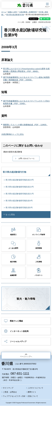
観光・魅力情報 (26, 298)
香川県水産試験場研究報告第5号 (19, 207)
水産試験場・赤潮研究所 (28, 12)
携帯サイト (32, 392)
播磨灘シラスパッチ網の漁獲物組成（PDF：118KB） (25, 125)
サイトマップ (8, 388)
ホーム (3, 12)
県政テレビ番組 (16, 321)
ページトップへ (26, 356)
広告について (33, 396)
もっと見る (10, 214)
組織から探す (12, 12)
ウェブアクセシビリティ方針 (14, 396)
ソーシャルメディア (18, 341)
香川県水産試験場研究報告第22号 (19, 187)
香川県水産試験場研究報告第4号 (19, 201)
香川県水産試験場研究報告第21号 (19, 194)
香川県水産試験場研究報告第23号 (19, 180)
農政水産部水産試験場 (12, 152)
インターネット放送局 (19, 331)
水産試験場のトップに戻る (12, 134)
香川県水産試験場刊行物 (15, 15)
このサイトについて (35, 388)
